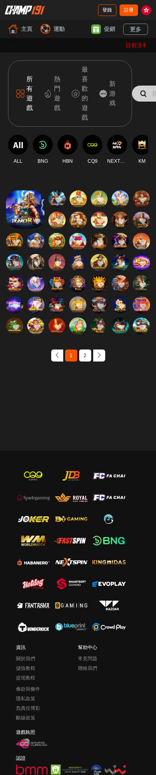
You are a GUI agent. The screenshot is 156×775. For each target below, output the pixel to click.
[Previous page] (57, 356)
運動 (59, 29)
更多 (135, 29)
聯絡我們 (87, 668)
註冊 (129, 10)
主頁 (26, 29)
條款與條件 (28, 689)
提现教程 (25, 678)
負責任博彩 (28, 708)
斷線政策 (25, 718)
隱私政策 (25, 698)
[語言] (146, 10)
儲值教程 (25, 668)
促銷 (109, 29)
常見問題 (87, 658)
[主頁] (25, 10)
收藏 (25, 198)
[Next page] (99, 356)
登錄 (107, 10)
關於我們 (25, 658)
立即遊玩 (25, 216)
